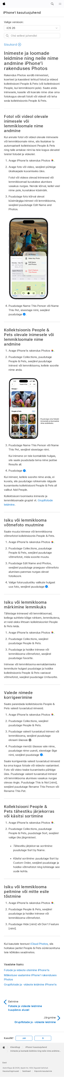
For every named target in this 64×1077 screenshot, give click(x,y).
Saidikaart (26, 1071)
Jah (24, 1038)
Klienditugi (15, 1047)
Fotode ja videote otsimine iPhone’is (26, 970)
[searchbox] (32, 35)
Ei (43, 1038)
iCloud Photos (39, 943)
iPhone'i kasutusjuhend (22, 13)
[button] (52, 4)
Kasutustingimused (11, 1071)
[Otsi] (7, 35)
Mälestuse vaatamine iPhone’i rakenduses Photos (30, 977)
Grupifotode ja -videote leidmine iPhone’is (30, 984)
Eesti (4, 1062)
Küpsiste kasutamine (43, 1071)
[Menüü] (60, 4)
